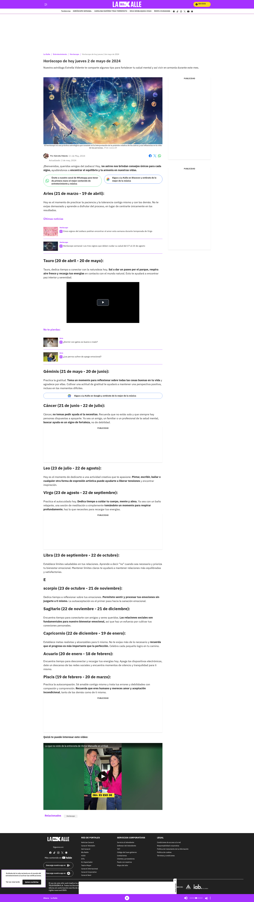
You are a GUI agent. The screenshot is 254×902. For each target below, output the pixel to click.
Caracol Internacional (89, 869)
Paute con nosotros (124, 862)
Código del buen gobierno (127, 852)
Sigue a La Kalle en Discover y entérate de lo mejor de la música (134, 179)
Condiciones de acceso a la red (169, 842)
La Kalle (46, 54)
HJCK (83, 855)
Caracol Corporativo (89, 872)
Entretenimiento (60, 54)
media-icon (127, 898)
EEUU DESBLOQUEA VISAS (140, 11)
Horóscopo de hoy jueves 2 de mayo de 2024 (100, 54)
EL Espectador (87, 862)
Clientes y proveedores (126, 859)
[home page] (127, 4)
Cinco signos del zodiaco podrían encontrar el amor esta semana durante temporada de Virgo (107, 231)
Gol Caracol (85, 849)
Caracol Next (86, 875)
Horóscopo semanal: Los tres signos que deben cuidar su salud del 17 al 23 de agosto (104, 245)
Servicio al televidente (125, 842)
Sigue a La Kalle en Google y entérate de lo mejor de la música (105, 395)
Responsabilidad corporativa (168, 846)
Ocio (61, 338)
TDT (118, 849)
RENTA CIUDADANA (162, 11)
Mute (185, 898)
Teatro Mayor (86, 865)
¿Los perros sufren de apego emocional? (82, 356)
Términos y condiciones (166, 855)
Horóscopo (74, 54)
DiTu (83, 859)
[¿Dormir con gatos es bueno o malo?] (50, 342)
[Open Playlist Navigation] (210, 898)
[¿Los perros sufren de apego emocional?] (50, 357)
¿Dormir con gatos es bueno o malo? (80, 342)
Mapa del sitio (122, 865)
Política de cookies (164, 852)
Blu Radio (85, 852)
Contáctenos (122, 855)
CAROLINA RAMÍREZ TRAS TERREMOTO (110, 11)
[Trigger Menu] (45, 4)
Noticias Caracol (87, 842)
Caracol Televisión (88, 846)
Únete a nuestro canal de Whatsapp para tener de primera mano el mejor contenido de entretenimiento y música (74, 180)
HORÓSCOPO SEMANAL (82, 11)
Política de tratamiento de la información (172, 849)
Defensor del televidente (126, 846)
